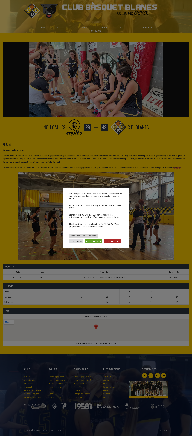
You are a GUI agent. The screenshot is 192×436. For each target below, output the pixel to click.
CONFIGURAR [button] (76, 241)
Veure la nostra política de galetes (84, 235)
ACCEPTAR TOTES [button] (93, 241)
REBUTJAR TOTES (112, 241)
